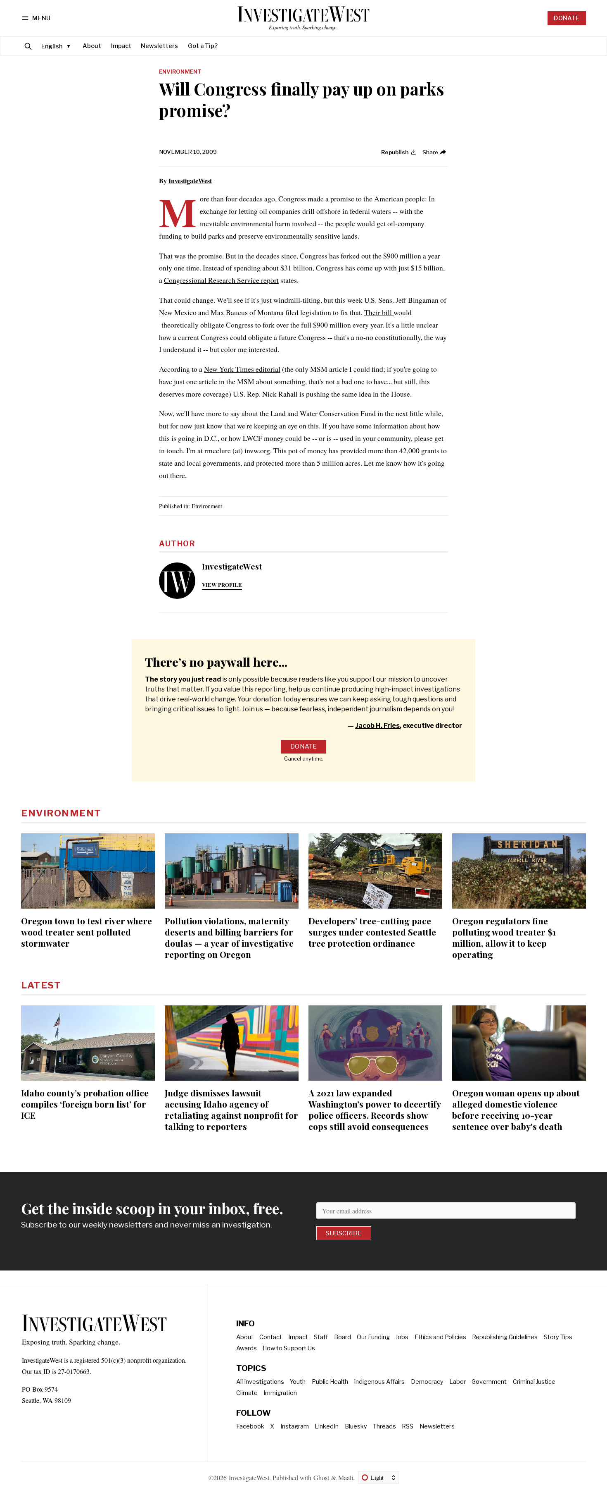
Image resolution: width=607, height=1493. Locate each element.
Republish (395, 152)
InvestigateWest (190, 180)
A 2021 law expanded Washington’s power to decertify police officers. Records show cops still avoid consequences (374, 1109)
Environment (180, 72)
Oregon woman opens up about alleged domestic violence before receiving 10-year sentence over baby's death (516, 1109)
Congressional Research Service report (221, 280)
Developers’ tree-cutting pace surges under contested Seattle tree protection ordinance (372, 932)
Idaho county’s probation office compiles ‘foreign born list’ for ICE (85, 1104)
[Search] (28, 46)
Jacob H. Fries (377, 726)
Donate (566, 18)
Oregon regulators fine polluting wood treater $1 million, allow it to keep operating (504, 937)
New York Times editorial (242, 369)
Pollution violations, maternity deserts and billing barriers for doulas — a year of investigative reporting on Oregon (229, 937)
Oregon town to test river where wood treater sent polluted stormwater (86, 932)
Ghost (321, 1477)
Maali (345, 1477)
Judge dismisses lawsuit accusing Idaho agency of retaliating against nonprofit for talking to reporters (231, 1109)
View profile (222, 585)
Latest (41, 985)
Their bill (379, 312)
